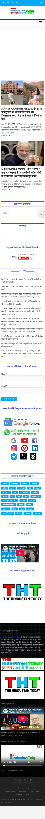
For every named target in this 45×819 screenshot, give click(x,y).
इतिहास (25, 484)
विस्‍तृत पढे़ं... (7, 135)
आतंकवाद (15, 484)
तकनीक (35, 492)
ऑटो (4, 488)
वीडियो (29, 505)
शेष (22, 509)
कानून (12, 488)
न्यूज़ (26, 496)
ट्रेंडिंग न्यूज (24, 492)
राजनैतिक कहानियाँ (8, 505)
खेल (29, 488)
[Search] (41, 214)
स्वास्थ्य (27, 513)
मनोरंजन (32, 500)
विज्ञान (21, 505)
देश (12, 496)
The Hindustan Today (10, 637)
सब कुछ (30, 509)
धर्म (19, 496)
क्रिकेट (21, 488)
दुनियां (5, 496)
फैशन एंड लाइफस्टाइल (9, 500)
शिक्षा (14, 509)
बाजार (23, 500)
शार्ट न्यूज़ (5, 509)
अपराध (5, 484)
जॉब (15, 492)
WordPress (26, 799)
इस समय (34, 484)
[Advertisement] (22, 57)
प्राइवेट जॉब (35, 496)
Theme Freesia (17, 799)
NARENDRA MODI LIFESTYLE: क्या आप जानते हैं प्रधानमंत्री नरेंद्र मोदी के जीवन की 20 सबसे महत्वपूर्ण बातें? (21, 173)
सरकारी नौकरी (7, 513)
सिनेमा (18, 513)
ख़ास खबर (37, 513)
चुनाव (37, 488)
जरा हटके (6, 492)
